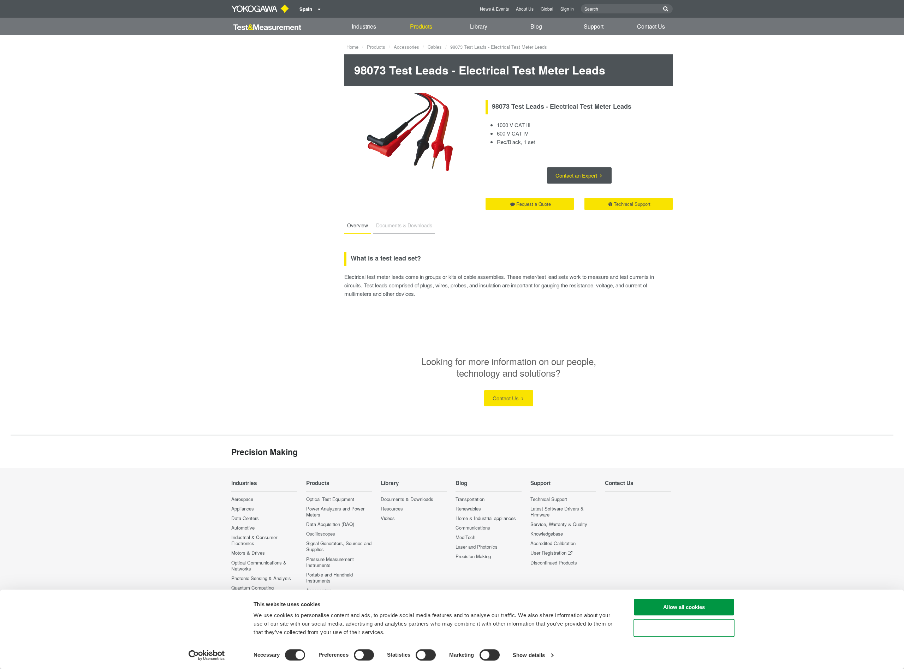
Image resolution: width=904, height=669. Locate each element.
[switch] (364, 655)
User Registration (548, 552)
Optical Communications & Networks (258, 565)
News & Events (494, 9)
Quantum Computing (252, 587)
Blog (536, 26)
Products (421, 26)
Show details (529, 655)
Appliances (242, 508)
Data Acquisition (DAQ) (330, 524)
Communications (473, 527)
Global (547, 9)
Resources (392, 508)
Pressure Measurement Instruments (330, 562)
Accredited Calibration (553, 543)
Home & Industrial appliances (486, 518)
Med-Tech (465, 537)
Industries (364, 26)
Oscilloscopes (320, 533)
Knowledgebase (546, 533)
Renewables (468, 508)
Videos (388, 518)
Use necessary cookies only (684, 628)
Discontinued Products (553, 562)
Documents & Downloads (407, 499)
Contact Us (651, 26)
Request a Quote (533, 204)
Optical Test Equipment (330, 499)
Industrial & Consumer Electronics (254, 540)
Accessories (406, 46)
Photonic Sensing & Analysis (261, 578)
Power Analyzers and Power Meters (335, 511)
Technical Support (632, 204)
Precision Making (473, 556)
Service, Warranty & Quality (558, 524)
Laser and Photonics (477, 546)
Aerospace (242, 499)
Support (593, 26)
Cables (435, 46)
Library (478, 26)
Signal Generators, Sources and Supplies (338, 546)
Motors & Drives (248, 552)
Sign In (567, 9)
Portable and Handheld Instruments (329, 577)
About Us (525, 9)
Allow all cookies (684, 607)
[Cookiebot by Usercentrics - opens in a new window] (207, 655)
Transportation (470, 499)
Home (352, 46)
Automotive (243, 527)
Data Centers (245, 518)
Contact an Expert (577, 175)
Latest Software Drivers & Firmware (557, 511)
